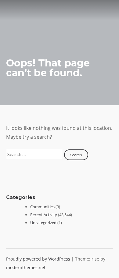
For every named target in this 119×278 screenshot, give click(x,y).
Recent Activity (43, 214)
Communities (42, 206)
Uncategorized (43, 222)
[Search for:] (35, 154)
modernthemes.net (25, 267)
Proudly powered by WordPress (38, 259)
